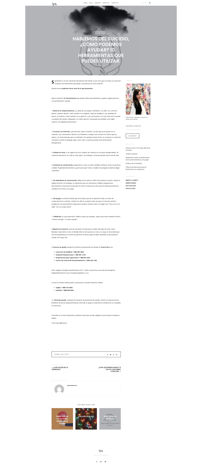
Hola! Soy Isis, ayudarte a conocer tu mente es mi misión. (137, 118)
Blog (91, 2)
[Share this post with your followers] (110, 354)
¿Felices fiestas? (86, 416)
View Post (62, 427)
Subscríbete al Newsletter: (133, 126)
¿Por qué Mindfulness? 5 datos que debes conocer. (110, 369)
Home (85, 2)
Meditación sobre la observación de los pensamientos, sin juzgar (138, 159)
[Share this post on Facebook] (107, 354)
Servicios (106, 2)
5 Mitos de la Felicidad (110, 417)
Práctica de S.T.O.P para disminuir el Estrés (62, 420)
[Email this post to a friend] (116, 354)
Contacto (115, 2)
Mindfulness (131, 183)
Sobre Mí (98, 2)
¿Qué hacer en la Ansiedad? (60, 368)
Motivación (131, 186)
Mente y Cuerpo (132, 180)
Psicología (100, 32)
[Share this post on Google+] (113, 354)
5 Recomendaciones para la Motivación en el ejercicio (136, 168)
